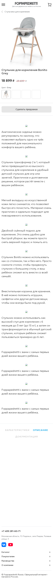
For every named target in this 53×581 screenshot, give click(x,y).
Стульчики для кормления (17, 11)
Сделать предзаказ (27, 109)
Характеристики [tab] (17, 430)
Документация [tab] (26, 436)
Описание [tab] (40, 430)
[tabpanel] (26, 481)
